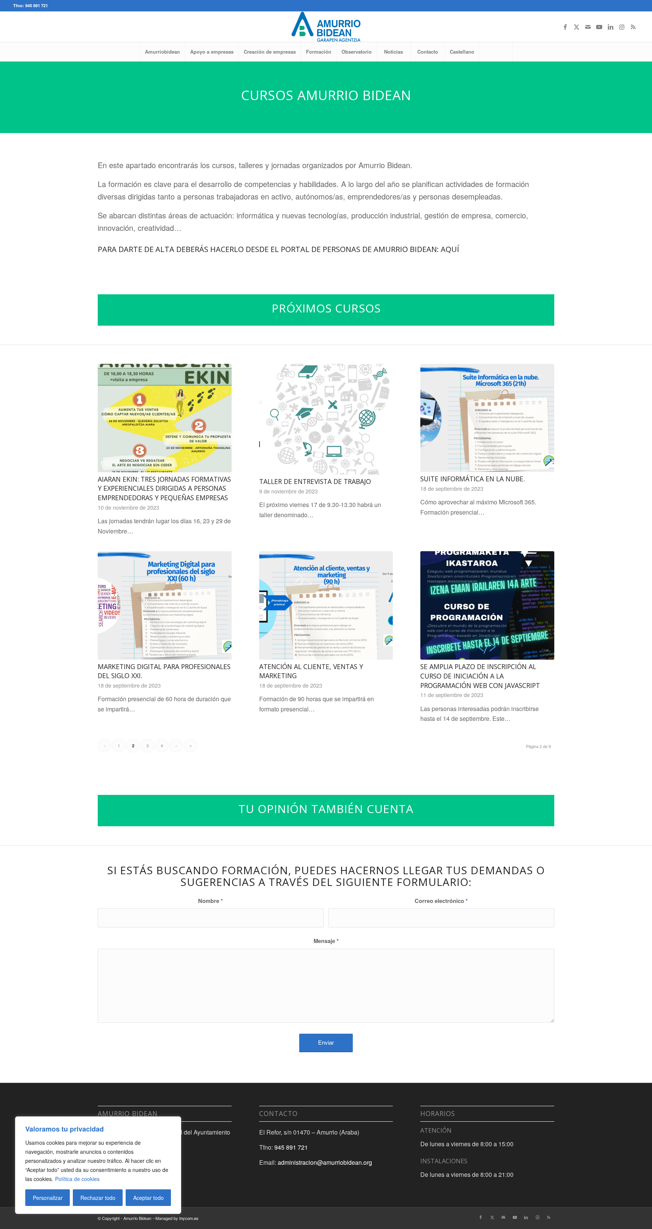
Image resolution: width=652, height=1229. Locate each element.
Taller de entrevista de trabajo (315, 481)
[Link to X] (576, 26)
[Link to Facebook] (565, 26)
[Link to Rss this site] (633, 26)
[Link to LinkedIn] (610, 26)
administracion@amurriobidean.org (325, 1162)
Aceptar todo (148, 1197)
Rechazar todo (97, 1197)
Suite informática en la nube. (472, 478)
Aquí (450, 249)
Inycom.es (188, 1218)
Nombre (210, 901)
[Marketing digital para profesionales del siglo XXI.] (165, 605)
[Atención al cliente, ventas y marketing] (326, 605)
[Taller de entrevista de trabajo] (326, 419)
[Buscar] (496, 51)
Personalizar (48, 1197)
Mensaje (326, 941)
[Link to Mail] (588, 26)
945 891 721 (291, 1147)
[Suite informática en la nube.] (487, 418)
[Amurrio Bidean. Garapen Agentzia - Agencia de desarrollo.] (325, 27)
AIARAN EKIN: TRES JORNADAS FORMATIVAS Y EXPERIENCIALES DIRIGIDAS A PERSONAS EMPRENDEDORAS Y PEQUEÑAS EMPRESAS (164, 488)
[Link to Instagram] (621, 26)
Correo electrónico (441, 901)
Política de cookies (77, 1179)
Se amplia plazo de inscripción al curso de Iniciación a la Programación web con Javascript (480, 675)
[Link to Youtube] (599, 26)
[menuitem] (162, 51)
